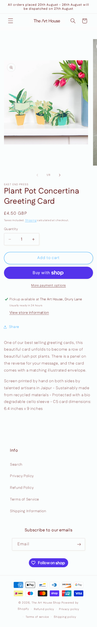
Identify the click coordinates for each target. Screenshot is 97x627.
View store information (29, 312)
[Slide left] (37, 175)
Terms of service (37, 617)
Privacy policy (69, 609)
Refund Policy (22, 487)
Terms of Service (24, 499)
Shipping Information (28, 511)
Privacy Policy (22, 476)
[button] (10, 21)
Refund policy (44, 609)
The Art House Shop (46, 603)
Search (16, 464)
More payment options (48, 285)
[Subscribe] (79, 544)
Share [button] (14, 326)
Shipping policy (65, 617)
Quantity (11, 229)
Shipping (31, 220)
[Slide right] (59, 175)
